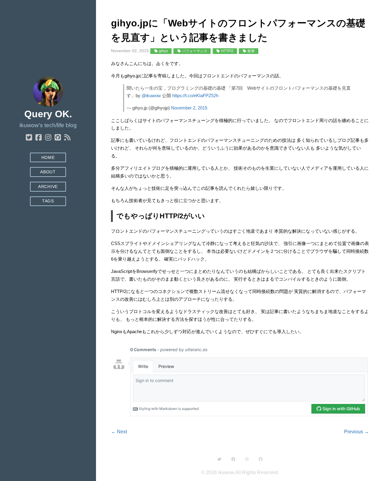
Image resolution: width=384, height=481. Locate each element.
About (48, 172)
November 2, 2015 (189, 107)
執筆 (251, 51)
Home (48, 157)
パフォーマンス (194, 51)
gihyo (163, 51)
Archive (48, 186)
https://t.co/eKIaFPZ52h (195, 95)
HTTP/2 (226, 51)
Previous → (356, 431)
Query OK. (48, 114)
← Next (119, 431)
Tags (48, 201)
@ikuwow (151, 95)
